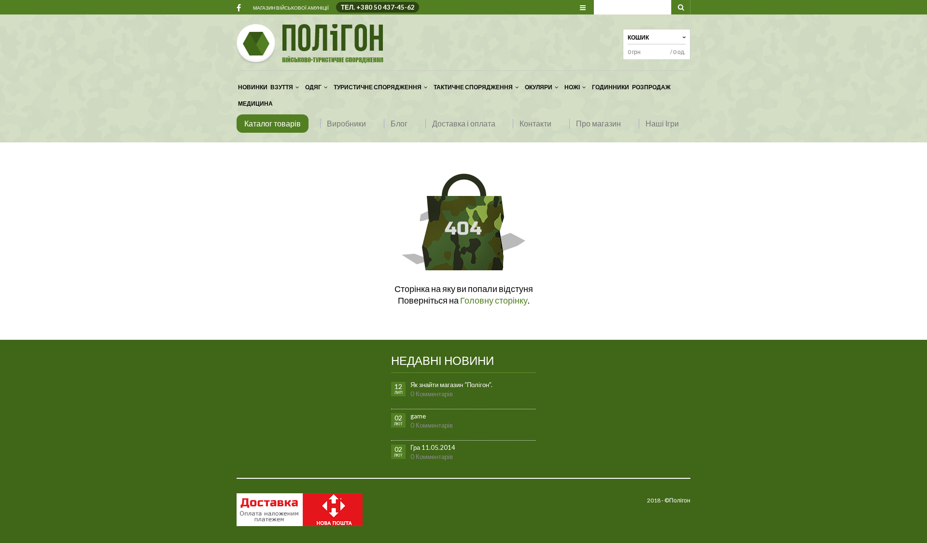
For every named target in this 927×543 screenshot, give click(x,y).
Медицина (255, 103)
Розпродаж (651, 87)
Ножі (572, 87)
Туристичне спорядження (377, 87)
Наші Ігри (662, 123)
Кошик (638, 37)
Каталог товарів (272, 123)
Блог (399, 123)
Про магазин (598, 123)
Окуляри (538, 87)
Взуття (281, 87)
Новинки (252, 87)
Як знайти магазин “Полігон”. (451, 385)
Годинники (610, 87)
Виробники (346, 123)
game (418, 416)
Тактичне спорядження (473, 87)
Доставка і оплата (463, 123)
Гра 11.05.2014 (432, 447)
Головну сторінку (494, 300)
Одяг (313, 87)
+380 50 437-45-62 (385, 7)
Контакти (535, 123)
